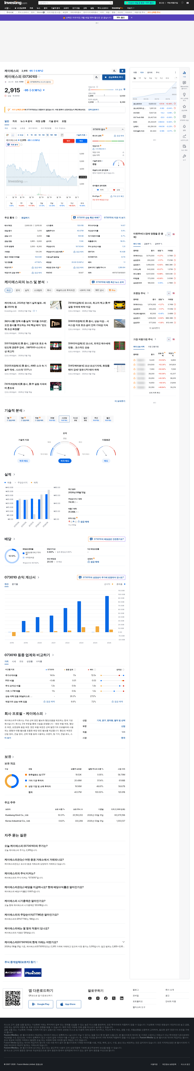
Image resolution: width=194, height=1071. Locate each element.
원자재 (149, 72)
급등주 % (147, 244)
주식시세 (10, 12)
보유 (8, 757)
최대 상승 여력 (138, 346)
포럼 (64, 121)
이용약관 (154, 1064)
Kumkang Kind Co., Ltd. (17, 815)
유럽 (107, 12)
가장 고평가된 (153, 346)
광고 (167, 995)
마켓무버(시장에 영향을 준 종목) (148, 235)
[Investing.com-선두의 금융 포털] (16, 3)
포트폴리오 (138, 1001)
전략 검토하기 (93, 110)
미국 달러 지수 (138, 131)
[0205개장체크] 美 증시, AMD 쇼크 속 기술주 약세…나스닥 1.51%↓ (26, 367)
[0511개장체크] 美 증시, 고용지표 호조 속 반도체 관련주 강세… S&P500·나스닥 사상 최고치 (26, 347)
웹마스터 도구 (139, 1007)
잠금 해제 (50, 701)
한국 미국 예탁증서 (90, 12)
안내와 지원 (170, 1001)
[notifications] (182, 2)
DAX (135, 122)
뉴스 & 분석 (26, 121)
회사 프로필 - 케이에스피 (24, 713)
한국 (33, 12)
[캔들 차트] (7, 135)
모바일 (136, 995)
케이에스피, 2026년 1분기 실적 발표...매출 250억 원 (25, 304)
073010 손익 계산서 (20, 577)
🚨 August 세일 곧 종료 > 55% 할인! (140, 3)
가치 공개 (118, 90)
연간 (7, 584)
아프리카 (128, 12)
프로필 (13, 128)
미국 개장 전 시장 (53, 12)
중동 (113, 12)
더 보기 (8, 738)
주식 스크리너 (103, 8)
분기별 (15, 584)
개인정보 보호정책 (169, 1064)
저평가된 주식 (139, 12)
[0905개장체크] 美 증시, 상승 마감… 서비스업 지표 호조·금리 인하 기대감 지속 (88, 323)
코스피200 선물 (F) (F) (142, 108)
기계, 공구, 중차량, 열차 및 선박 (111, 720)
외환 (135, 72)
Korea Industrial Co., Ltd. (17, 821)
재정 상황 (40, 121)
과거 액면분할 (46, 128)
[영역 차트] (12, 135)
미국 (102, 12)
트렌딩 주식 (139, 293)
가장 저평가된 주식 (143, 339)
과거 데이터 (32, 128)
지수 (142, 72)
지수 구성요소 (60, 128)
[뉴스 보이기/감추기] (62, 135)
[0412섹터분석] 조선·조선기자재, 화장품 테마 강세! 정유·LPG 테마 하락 (88, 367)
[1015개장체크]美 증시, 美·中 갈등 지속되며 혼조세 (26, 386)
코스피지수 (137, 104)
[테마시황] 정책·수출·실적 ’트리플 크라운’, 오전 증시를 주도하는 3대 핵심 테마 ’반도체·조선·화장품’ (26, 325)
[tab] (11, 419)
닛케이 (135, 126)
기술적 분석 (13, 410)
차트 (14, 121)
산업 (123, 726)
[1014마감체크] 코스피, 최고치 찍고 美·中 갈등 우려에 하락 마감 (89, 304)
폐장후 (65, 12)
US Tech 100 (138, 117)
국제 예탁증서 (75, 12)
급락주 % (158, 244)
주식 (157, 72)
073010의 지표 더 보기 (114, 217)
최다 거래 (137, 244)
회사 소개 (169, 989)
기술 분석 (53, 121)
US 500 (136, 113)
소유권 (22, 128)
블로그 (136, 989)
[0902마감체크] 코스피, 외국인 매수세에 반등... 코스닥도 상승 (89, 345)
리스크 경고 (185, 1064)
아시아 (120, 12)
